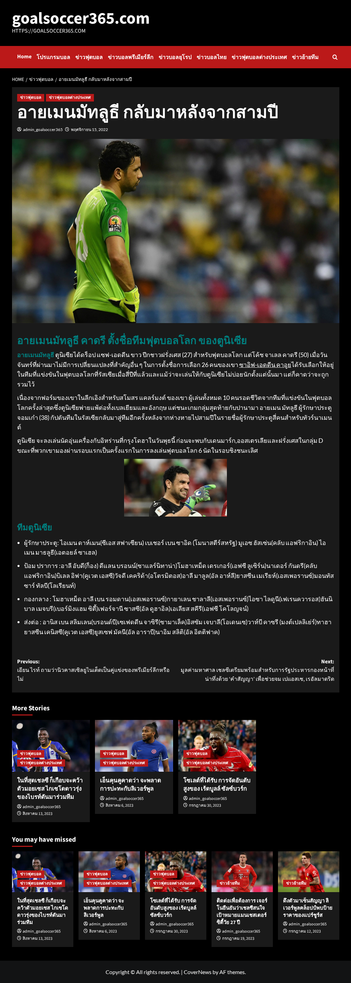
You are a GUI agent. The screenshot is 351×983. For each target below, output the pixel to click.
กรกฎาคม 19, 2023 (238, 938)
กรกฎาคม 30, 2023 (205, 805)
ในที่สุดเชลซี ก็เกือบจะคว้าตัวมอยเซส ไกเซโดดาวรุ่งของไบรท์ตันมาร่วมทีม (50, 789)
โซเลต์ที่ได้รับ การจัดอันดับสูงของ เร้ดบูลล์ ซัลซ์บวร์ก (217, 785)
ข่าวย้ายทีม (305, 57)
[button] (335, 57)
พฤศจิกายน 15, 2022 (89, 129)
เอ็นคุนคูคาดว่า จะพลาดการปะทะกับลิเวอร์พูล (130, 785)
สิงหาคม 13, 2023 (37, 814)
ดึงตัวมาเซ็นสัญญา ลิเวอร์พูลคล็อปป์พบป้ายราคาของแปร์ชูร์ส (307, 908)
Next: (257, 670)
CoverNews (197, 972)
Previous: (93, 670)
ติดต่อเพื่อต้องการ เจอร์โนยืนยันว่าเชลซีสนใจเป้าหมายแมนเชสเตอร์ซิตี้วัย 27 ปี (242, 911)
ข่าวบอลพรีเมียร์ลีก (131, 57)
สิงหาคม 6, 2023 (119, 805)
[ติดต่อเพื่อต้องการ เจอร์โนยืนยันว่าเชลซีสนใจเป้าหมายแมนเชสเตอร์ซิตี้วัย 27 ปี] (242, 871)
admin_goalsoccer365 (43, 129)
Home (24, 56)
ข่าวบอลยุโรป (175, 57)
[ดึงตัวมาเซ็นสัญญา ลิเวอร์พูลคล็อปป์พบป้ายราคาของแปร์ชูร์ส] (308, 871)
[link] (265, 364)
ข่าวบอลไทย (212, 57)
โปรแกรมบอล (53, 57)
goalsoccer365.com (81, 18)
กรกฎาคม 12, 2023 (305, 931)
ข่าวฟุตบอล (89, 57)
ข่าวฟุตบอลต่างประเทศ (259, 57)
